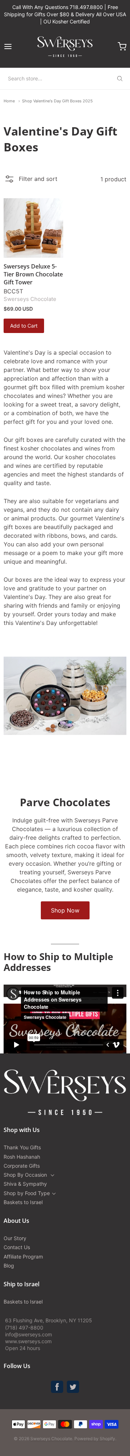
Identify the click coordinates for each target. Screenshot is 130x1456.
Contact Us (17, 1247)
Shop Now (65, 910)
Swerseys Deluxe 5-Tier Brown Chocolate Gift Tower (33, 274)
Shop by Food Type (27, 1193)
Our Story (15, 1238)
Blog (9, 1265)
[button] (30, 181)
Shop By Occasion (26, 1175)
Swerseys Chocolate (30, 299)
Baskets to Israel (23, 1202)
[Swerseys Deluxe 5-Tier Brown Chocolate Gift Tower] (33, 228)
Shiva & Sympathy (25, 1184)
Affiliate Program (23, 1256)
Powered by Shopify (94, 1438)
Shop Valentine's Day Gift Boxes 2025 (57, 100)
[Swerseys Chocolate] (65, 46)
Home (9, 100)
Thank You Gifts (22, 1147)
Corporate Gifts (22, 1166)
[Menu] (16, 46)
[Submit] (119, 78)
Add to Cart (24, 326)
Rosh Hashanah (22, 1157)
